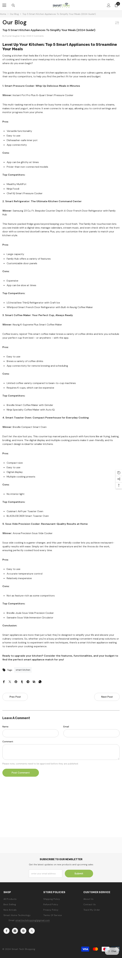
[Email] (34, 681)
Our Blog (14, 14)
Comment (7, 741)
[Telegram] (28, 681)
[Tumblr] (21, 681)
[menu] (4, 5)
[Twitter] (9, 681)
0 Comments (38, 36)
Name (5, 726)
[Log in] (108, 5)
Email (66, 726)
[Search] (13, 5)
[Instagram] (15, 931)
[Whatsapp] (40, 681)
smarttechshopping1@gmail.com (32, 920)
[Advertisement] (61, 815)
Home (3, 14)
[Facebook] (3, 681)
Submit (79, 873)
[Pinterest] (15, 681)
